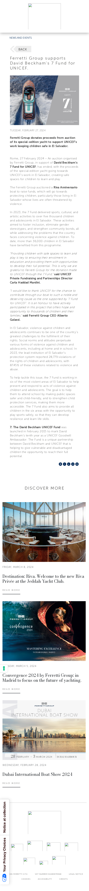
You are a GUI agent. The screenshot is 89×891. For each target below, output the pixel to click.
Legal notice (76, 874)
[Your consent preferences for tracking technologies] (4, 668)
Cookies (26, 879)
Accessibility (45, 879)
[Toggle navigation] (81, 25)
